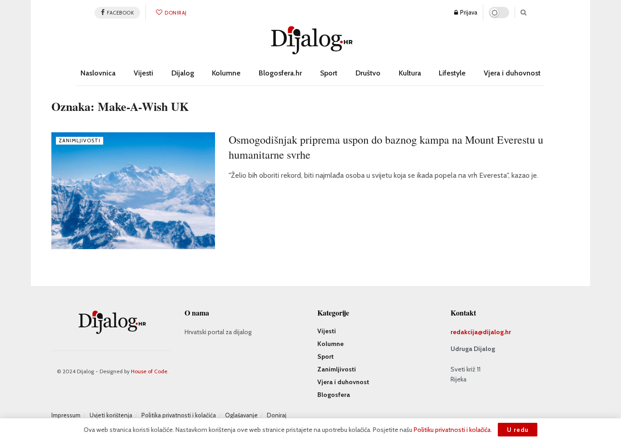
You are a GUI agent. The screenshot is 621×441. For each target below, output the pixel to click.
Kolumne (226, 73)
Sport (328, 73)
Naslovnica (97, 73)
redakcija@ (467, 332)
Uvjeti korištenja (111, 415)
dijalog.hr (497, 332)
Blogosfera (333, 395)
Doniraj (175, 13)
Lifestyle (452, 73)
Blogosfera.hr (280, 73)
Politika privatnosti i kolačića (178, 415)
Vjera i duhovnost (512, 73)
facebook (120, 13)
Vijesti (143, 73)
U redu (517, 429)
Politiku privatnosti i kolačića (452, 430)
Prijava (468, 12)
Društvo (368, 73)
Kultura (410, 73)
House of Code (149, 371)
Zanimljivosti (79, 140)
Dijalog (182, 73)
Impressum (65, 415)
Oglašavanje (241, 415)
